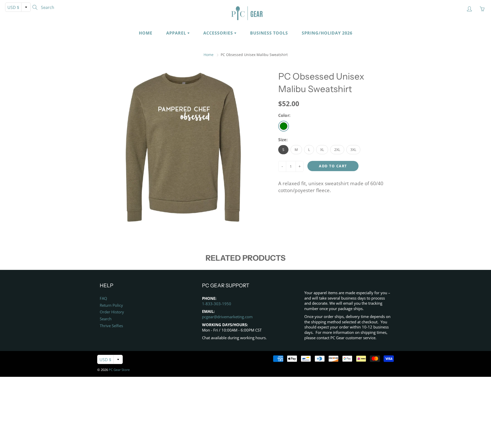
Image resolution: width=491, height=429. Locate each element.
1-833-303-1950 (216, 303)
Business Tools (269, 33)
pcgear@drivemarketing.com (227, 316)
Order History (112, 312)
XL (322, 149)
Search (105, 318)
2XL (337, 149)
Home (145, 33)
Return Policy (111, 305)
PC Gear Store (119, 369)
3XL (353, 149)
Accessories (218, 33)
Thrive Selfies (111, 325)
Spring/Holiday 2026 (327, 33)
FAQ (103, 298)
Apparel (176, 33)
